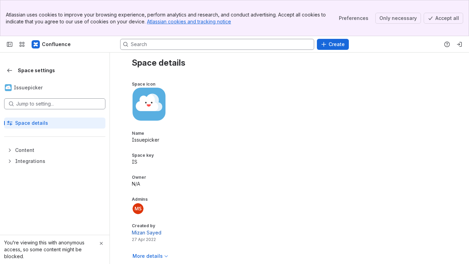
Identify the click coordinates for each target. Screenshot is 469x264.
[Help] (447, 44)
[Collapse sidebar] (9, 44)
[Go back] (9, 70)
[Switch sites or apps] (21, 44)
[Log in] (459, 44)
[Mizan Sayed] (138, 208)
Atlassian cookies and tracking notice (189, 21)
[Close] (101, 243)
